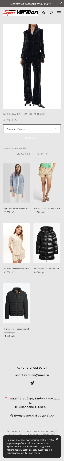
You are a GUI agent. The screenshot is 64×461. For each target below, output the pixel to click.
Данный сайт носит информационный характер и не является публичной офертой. (32, 434)
